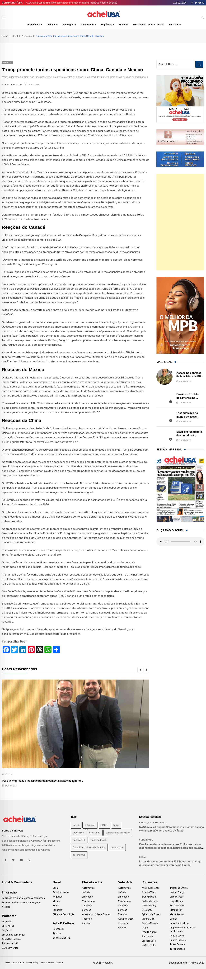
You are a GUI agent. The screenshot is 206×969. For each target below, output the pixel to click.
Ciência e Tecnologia (63, 914)
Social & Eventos (61, 937)
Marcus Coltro (177, 905)
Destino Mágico (150, 923)
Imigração (9, 892)
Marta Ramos (177, 914)
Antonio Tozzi (13, 84)
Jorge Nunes (176, 901)
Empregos (68, 24)
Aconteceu (58, 929)
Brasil (143, 823)
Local (142, 857)
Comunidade (146, 840)
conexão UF (79, 840)
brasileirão (94, 832)
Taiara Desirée (177, 944)
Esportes (57, 910)
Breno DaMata (149, 896)
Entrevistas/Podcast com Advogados (21, 902)
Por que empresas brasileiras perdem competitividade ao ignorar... (42, 780)
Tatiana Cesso (177, 949)
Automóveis (33, 24)
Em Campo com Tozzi (13, 934)
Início (7, 963)
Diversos (122, 914)
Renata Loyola (177, 935)
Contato (59, 963)
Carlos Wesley (149, 905)
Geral (15, 36)
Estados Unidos (157, 823)
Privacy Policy (32, 963)
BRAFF (104, 825)
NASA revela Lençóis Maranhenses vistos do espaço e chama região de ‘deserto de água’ (72, 2)
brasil (116, 825)
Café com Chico (10, 948)
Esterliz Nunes (149, 932)
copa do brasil (98, 840)
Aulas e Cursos (126, 918)
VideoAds (125, 882)
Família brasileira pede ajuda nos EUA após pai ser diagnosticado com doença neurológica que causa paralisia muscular (170, 848)
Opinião (174, 918)
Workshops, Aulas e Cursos (148, 24)
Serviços (123, 24)
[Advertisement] (180, 222)
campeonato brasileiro (118, 832)
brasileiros (78, 832)
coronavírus (79, 854)
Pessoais (173, 24)
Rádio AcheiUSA (10, 943)
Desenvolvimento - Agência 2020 (186, 962)
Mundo (56, 901)
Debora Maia (148, 918)
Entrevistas (8, 926)
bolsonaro (90, 825)
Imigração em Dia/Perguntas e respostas (23, 898)
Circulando (147, 910)
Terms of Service (46, 963)
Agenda (57, 933)
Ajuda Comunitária (11, 939)
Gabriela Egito (149, 941)
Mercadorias (87, 24)
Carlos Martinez (150, 901)
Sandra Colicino (178, 940)
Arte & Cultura (63, 923)
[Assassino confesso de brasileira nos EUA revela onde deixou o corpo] (164, 377)
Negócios (106, 24)
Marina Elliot (176, 910)
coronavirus (117, 847)
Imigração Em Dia (179, 888)
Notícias (6, 907)
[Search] (202, 17)
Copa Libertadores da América (89, 847)
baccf (76, 825)
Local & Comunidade (17, 882)
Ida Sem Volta (149, 945)
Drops (145, 927)
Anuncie (86, 923)
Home (5, 36)
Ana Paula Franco (150, 888)
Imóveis (51, 24)
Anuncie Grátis (17, 963)
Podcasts (9, 916)
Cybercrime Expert (151, 914)
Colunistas (149, 882)
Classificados (92, 882)
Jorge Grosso (177, 896)
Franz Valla (147, 936)
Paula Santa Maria (179, 923)
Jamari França (177, 892)
